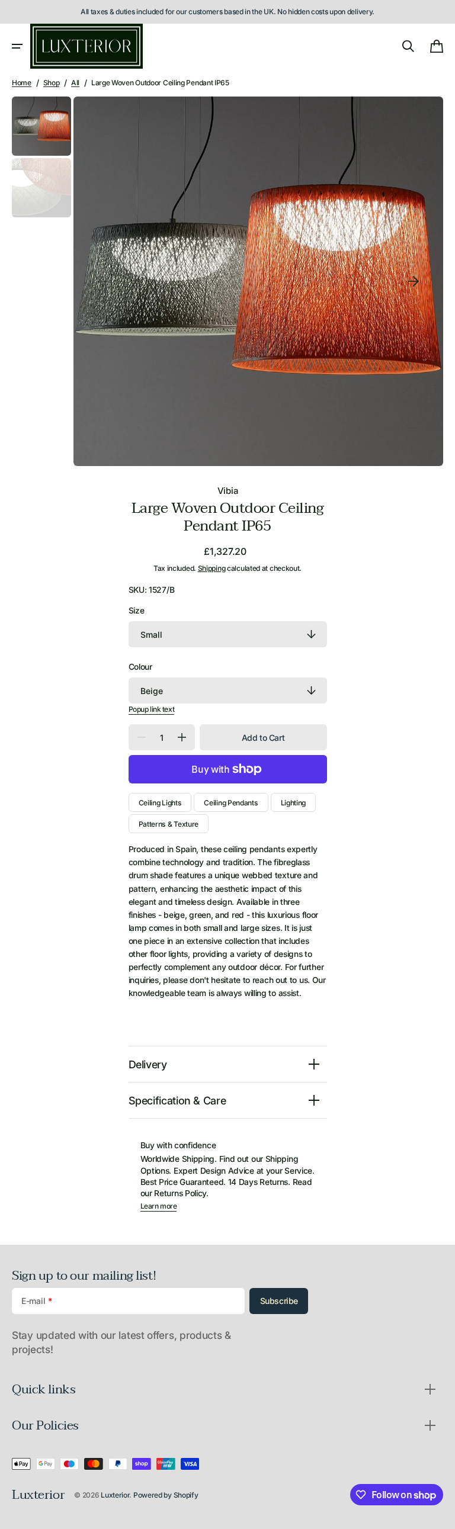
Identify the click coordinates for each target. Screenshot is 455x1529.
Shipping (212, 568)
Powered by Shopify (165, 1495)
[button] (17, 46)
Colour (140, 667)
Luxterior (115, 1495)
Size (137, 610)
